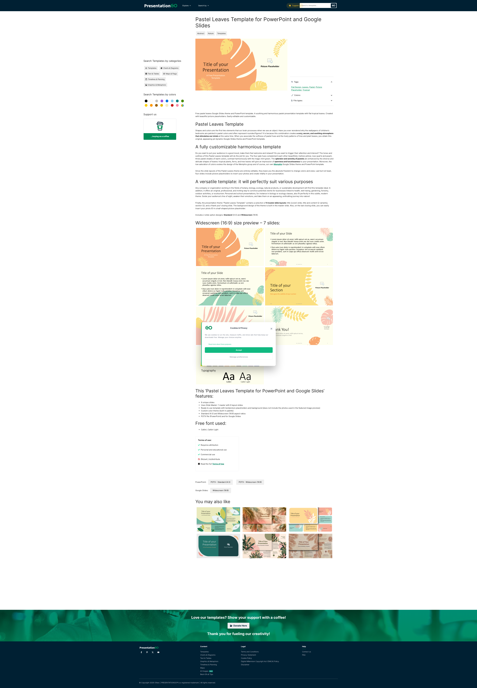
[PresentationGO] (160, 5)
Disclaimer (245, 665)
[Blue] (167, 101)
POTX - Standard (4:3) (220, 482)
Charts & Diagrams (207, 655)
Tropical (306, 90)
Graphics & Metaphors (209, 661)
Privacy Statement (248, 655)
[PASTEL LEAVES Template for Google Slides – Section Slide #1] (299, 286)
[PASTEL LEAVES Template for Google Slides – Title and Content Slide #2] (230, 286)
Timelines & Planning (208, 665)
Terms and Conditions (250, 652)
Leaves (305, 87)
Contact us (306, 652)
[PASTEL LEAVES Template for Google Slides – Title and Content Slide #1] (299, 247)
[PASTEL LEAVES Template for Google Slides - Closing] (299, 326)
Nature (211, 33)
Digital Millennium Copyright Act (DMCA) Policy (260, 661)
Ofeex (157, 683)
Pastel (312, 87)
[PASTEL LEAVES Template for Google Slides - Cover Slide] (230, 247)
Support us (296, 5)
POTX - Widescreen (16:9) (250, 482)
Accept (239, 350)
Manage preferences (239, 357)
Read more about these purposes (220, 344)
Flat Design (296, 87)
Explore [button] (185, 5)
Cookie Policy (246, 658)
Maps (202, 668)
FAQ (303, 655)
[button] (271, 328)
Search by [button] (202, 5)
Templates (221, 33)
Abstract (200, 33)
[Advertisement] (312, 56)
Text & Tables (205, 658)
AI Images (204, 671)
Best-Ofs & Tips (206, 674)
